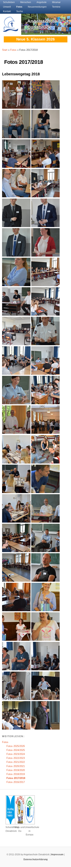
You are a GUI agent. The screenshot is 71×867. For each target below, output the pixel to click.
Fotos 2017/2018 (15, 778)
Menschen (25, 2)
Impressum (57, 854)
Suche (19, 11)
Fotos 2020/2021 (15, 766)
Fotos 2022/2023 (15, 758)
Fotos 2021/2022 (15, 762)
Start (4, 49)
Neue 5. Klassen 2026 (35, 39)
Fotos (19, 6)
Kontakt (7, 11)
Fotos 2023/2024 (15, 754)
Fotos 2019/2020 (15, 770)
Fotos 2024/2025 (15, 750)
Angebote (42, 2)
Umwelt (7, 6)
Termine (56, 6)
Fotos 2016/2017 (15, 782)
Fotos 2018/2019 (15, 774)
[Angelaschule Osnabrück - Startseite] (10, 29)
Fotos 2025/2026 (15, 746)
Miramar (56, 2)
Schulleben (9, 2)
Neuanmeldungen (37, 6)
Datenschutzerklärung (35, 859)
